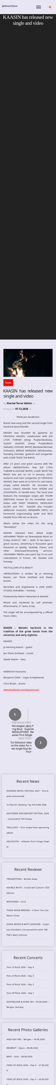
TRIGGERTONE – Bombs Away (22, 879)
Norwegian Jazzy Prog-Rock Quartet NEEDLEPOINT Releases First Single (23, 730)
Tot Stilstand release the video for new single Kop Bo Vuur (21, 747)
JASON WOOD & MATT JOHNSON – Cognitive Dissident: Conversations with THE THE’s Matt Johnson (28, 929)
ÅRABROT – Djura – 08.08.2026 (22, 1048)
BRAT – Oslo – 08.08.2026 (20, 1056)
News (8, 382)
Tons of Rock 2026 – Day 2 (20, 984)
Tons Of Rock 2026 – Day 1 (20, 993)
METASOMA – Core (16, 901)
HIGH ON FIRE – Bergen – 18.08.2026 (26, 1039)
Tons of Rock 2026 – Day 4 (20, 967)
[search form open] (50, 7)
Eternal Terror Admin (19, 403)
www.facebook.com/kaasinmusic (21, 689)
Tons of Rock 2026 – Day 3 (20, 975)
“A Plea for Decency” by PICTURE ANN (27, 804)
